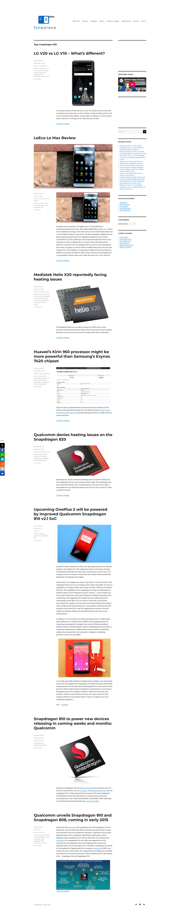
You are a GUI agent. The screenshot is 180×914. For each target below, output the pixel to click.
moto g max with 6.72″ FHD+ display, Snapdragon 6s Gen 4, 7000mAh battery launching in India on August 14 (132, 148)
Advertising (126, 21)
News (47, 292)
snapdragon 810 (39, 74)
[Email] (2, 468)
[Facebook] (2, 450)
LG (46, 66)
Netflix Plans (123, 202)
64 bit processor (38, 835)
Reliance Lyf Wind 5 (125, 247)
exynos (36, 376)
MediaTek (47, 296)
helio (44, 294)
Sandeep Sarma (39, 60)
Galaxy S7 (44, 454)
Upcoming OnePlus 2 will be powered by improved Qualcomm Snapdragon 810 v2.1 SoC (70, 514)
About (102, 21)
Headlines (42, 198)
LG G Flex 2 (83, 791)
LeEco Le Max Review (55, 138)
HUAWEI (36, 373)
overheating (37, 298)
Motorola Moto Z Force (126, 245)
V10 (45, 76)
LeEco (46, 203)
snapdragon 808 (39, 839)
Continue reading (62, 124)
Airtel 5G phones (125, 204)
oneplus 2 (42, 534)
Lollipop (45, 70)
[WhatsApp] (2, 454)
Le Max (41, 203)
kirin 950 (36, 380)
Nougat (36, 72)
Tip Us (144, 21)
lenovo (41, 296)
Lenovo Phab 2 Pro (125, 241)
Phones (85, 21)
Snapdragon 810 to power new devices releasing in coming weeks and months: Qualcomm (73, 723)
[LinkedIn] (2, 459)
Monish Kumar (38, 827)
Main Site (76, 21)
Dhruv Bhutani (38, 526)
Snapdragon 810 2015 (40, 745)
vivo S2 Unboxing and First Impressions (132, 165)
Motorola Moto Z (125, 243)
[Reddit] (2, 464)
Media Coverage (113, 21)
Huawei (44, 378)
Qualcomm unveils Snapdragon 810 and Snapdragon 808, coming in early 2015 (73, 817)
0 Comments (38, 307)
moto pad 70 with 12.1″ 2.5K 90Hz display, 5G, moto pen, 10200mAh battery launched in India (132, 157)
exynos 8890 (37, 378)
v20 (48, 76)
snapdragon (45, 300)
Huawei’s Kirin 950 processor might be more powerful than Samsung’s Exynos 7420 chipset (72, 356)
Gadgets (94, 21)
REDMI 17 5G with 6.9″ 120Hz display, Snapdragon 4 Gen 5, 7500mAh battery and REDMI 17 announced (132, 187)
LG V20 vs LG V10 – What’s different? (69, 53)
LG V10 (36, 70)
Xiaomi (36, 304)
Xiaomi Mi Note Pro (98, 791)
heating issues (38, 294)
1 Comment (37, 79)
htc (37, 296)
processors (43, 380)
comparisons (43, 68)
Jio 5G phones (124, 206)
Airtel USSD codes (125, 210)
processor (45, 298)
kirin (48, 378)
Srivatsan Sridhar (39, 735)
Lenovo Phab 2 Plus (125, 239)
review (47, 205)
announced (87, 788)
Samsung (47, 373)
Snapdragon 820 (39, 76)
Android (36, 66)
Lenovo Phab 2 (124, 237)
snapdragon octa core (40, 843)
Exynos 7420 (42, 376)
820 (35, 454)
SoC (45, 302)
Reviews (36, 200)
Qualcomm (46, 452)
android (36, 68)
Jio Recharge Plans (125, 208)
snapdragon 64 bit (43, 837)
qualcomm (42, 72)
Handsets (42, 66)
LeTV (47, 198)
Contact (136, 21)
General (36, 292)
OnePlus (64, 705)
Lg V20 (40, 70)
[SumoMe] (2, 473)
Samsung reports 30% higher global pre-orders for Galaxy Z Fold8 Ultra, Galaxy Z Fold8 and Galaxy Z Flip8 (132, 169)
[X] (2, 445)
